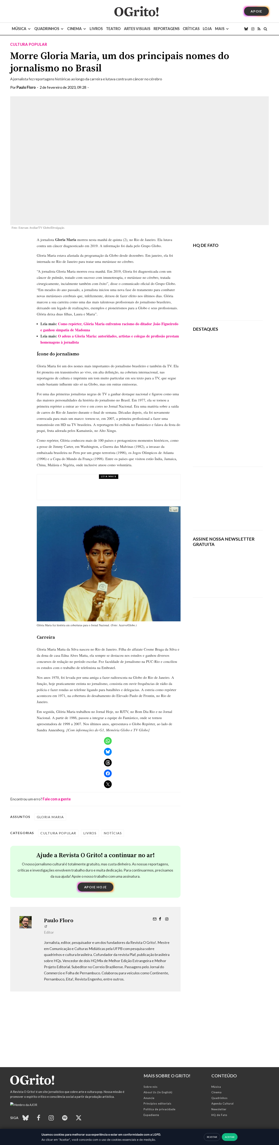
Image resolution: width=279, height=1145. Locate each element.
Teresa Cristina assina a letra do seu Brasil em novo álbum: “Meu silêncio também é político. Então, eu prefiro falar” (241, 447)
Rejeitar (212, 1136)
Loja (207, 28)
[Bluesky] (246, 29)
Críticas (191, 28)
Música (19, 28)
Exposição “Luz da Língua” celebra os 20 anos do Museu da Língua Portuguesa (239, 366)
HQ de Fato (219, 1115)
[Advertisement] (228, 495)
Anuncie (149, 1098)
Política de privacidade (159, 1109)
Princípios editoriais (157, 1103)
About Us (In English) (158, 1092)
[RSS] (259, 29)
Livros (96, 28)
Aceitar (229, 1136)
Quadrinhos (46, 28)
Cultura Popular (28, 44)
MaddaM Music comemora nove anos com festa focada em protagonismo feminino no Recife (120, 491)
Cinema (74, 28)
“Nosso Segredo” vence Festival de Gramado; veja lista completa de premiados (241, 390)
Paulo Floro (26, 87)
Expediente (151, 1115)
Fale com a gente (57, 799)
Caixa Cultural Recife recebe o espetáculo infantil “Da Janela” (239, 344)
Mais (219, 28)
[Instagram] (253, 29)
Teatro (113, 28)
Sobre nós (150, 1086)
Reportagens (167, 28)
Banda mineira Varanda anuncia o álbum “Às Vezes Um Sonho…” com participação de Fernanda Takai (241, 417)
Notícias (113, 833)
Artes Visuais (137, 28)
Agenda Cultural (222, 1103)
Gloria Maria (50, 817)
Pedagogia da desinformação (213, 306)
